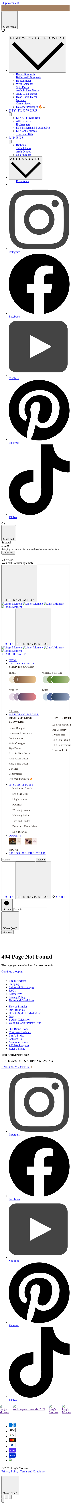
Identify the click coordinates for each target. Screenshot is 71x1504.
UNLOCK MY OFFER (15, 1067)
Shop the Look (20, 793)
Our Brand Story (18, 1029)
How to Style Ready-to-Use (25, 1013)
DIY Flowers (23, 110)
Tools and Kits (24, 134)
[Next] (10, 1497)
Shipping (14, 984)
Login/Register (17, 980)
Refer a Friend (17, 1048)
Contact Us (15, 1038)
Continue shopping (12, 971)
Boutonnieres (23, 80)
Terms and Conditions (21, 1000)
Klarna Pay (15, 993)
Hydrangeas (23, 124)
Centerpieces (23, 103)
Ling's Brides (19, 799)
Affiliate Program (19, 1045)
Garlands (21, 100)
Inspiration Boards (22, 788)
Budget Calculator (19, 1019)
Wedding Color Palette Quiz (25, 1022)
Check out (8, 552)
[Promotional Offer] (15, 841)
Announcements (18, 1042)
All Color (14, 711)
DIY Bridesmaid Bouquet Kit (33, 127)
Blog (11, 1016)
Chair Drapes (23, 154)
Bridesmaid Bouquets (28, 77)
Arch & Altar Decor (27, 90)
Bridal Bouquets (25, 74)
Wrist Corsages (24, 83)
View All (13, 849)
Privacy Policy (17, 997)
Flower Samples (18, 1006)
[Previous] (2, 1497)
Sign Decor (22, 87)
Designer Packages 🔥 (29, 106)
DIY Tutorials (19, 832)
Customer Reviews (20, 1032)
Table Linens (23, 148)
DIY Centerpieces (26, 130)
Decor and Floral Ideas (24, 826)
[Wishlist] (3, 31)
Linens (16, 137)
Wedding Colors (21, 810)
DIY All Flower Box (28, 117)
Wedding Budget (21, 815)
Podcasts (16, 804)
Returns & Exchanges (21, 987)
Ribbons (21, 145)
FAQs (12, 990)
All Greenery (23, 121)
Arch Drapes (23, 151)
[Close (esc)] (6, 1497)
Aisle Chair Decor (26, 93)
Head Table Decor (26, 96)
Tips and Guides (21, 821)
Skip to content (10, 3)
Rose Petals (22, 181)
